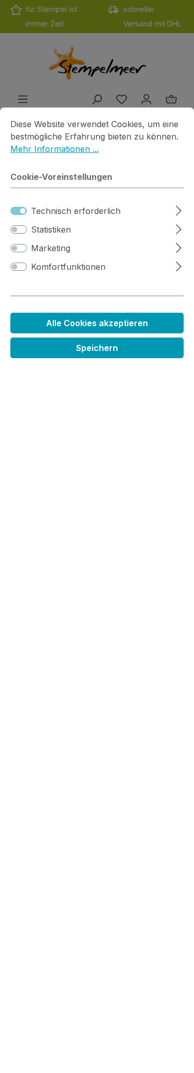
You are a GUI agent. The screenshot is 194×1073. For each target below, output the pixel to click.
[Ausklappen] (179, 209)
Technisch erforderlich (76, 211)
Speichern (97, 348)
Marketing (50, 248)
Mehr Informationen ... (54, 149)
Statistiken (51, 229)
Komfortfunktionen (68, 267)
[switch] (18, 229)
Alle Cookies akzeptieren (97, 323)
